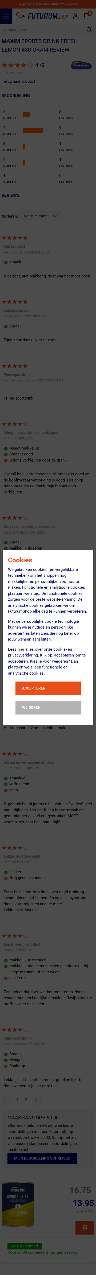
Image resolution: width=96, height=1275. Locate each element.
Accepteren (34, 688)
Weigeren (31, 707)
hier (21, 649)
